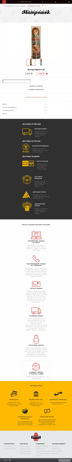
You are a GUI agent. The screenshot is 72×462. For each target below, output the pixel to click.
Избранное (42, 1)
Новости (39, 455)
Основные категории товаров (15, 6)
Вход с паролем (57, 451)
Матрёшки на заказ (33, 6)
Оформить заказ (64, 460)
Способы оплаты (9, 446)
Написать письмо (25, 451)
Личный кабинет (55, 1)
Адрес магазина (25, 446)
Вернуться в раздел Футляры (37, 97)
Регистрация (56, 449)
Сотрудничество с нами (43, 451)
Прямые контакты (25, 449)
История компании (42, 446)
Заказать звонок (25, 453)
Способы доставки (10, 449)
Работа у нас (40, 449)
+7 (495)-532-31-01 (25, 2)
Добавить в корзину (36, 86)
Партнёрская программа (43, 453)
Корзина (69, 1)
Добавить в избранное (36, 89)
